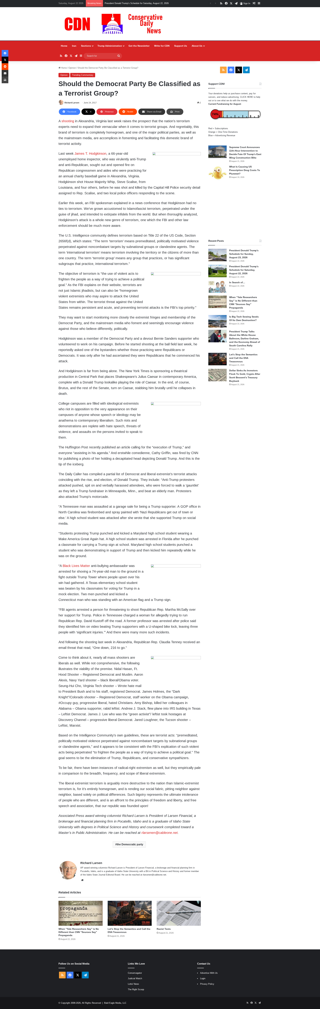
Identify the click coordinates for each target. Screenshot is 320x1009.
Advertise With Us (209, 973)
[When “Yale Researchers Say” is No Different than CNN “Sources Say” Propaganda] (80, 913)
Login (202, 978)
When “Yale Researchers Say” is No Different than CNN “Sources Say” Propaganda (78, 932)
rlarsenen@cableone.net (160, 833)
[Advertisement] (235, 210)
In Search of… (237, 282)
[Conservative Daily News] (115, 24)
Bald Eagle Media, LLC (115, 1003)
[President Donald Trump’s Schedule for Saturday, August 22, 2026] (217, 271)
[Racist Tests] (179, 913)
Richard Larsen (71, 103)
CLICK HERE (246, 97)
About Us (197, 45)
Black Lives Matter (76, 566)
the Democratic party (130, 844)
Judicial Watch (135, 978)
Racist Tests (164, 929)
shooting (68, 121)
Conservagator (135, 973)
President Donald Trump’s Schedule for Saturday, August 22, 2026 (137, 3)
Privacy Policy (207, 984)
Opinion (72, 68)
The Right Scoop (136, 989)
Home (64, 45)
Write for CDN (162, 45)
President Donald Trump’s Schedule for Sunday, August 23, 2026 (243, 254)
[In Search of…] (217, 287)
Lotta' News (133, 984)
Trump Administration (110, 45)
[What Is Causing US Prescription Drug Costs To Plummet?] (217, 173)
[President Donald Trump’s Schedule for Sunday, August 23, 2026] (217, 255)
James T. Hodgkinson (90, 153)
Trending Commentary (82, 75)
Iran (74, 45)
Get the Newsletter (139, 45)
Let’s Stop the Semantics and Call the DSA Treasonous (243, 358)
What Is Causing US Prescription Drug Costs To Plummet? (244, 170)
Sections (86, 45)
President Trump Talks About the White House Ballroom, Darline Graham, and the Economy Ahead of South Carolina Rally (244, 338)
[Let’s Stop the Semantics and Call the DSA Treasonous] (130, 913)
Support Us (180, 45)
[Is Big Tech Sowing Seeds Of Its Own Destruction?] (217, 321)
